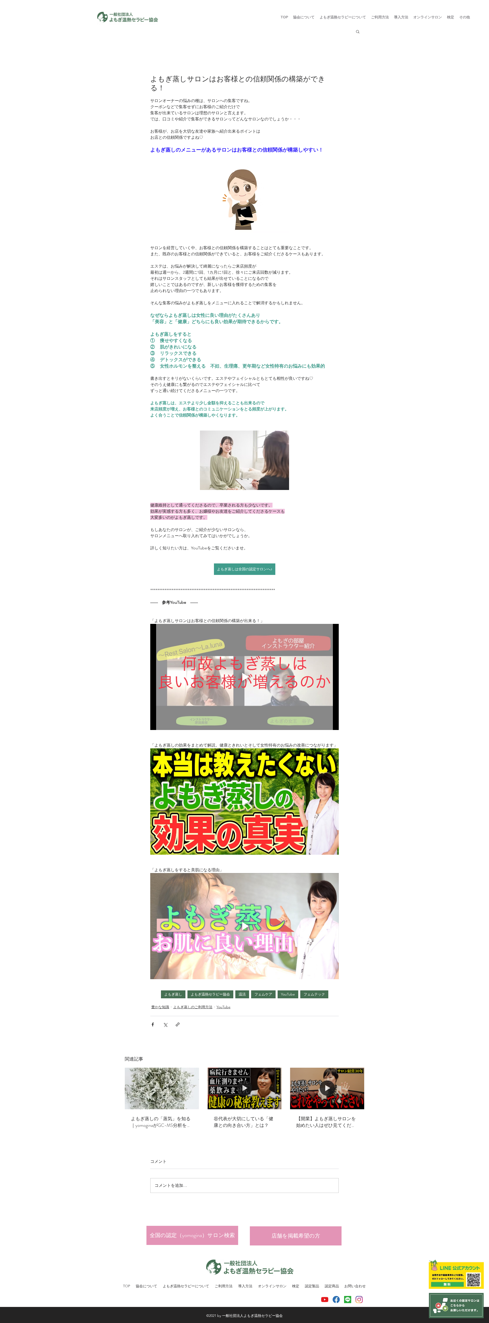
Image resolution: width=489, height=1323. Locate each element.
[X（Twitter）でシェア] (165, 1024)
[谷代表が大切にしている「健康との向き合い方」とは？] (245, 1089)
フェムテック (314, 994)
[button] (380, 17)
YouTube (288, 994)
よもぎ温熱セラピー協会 (210, 994)
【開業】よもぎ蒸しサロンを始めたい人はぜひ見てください (326, 1122)
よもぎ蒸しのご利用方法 (192, 1007)
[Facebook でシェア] (152, 1024)
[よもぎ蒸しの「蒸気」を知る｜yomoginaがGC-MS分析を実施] (162, 1088)
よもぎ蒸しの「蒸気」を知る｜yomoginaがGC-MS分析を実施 (161, 1122)
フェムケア (263, 994)
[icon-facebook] (336, 1299)
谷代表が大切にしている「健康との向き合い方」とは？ (243, 1122)
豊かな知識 (160, 1007)
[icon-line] (347, 1299)
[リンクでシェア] (177, 1024)
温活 (242, 994)
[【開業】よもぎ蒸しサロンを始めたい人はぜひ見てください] (327, 1088)
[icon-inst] (359, 1299)
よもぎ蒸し (173, 994)
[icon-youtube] (324, 1299)
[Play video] (244, 677)
